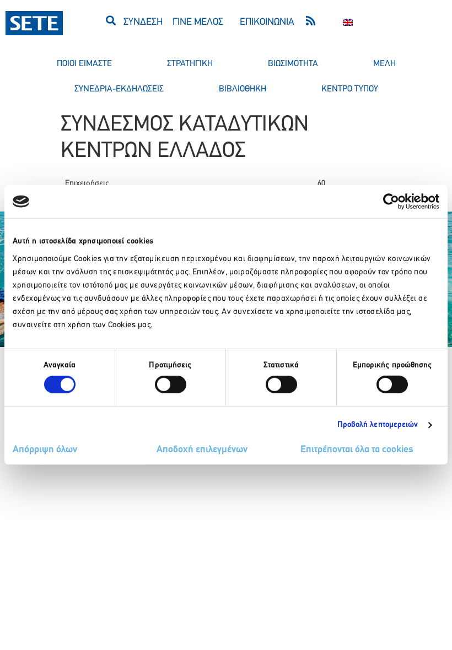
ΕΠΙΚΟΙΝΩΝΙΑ (267, 23)
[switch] (170, 384)
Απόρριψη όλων (45, 450)
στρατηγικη (190, 63)
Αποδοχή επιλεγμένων (202, 450)
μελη (384, 63)
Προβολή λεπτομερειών (377, 425)
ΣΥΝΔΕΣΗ (143, 23)
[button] (110, 20)
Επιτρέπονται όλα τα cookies (356, 450)
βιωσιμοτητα (293, 63)
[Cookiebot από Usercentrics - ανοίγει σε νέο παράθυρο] (391, 201)
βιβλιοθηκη (242, 89)
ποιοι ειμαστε (84, 63)
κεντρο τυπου (349, 89)
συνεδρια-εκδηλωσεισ (119, 89)
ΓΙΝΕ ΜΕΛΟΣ (198, 23)
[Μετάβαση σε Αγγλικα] (347, 22)
